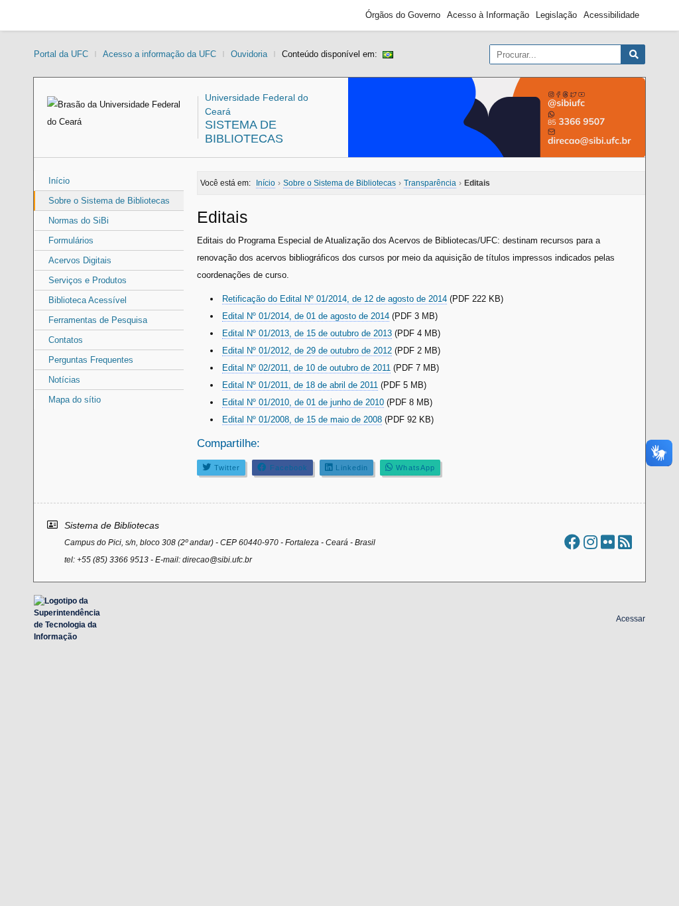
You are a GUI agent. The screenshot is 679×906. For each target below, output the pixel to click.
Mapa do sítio (74, 400)
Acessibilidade (611, 15)
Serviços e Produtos (87, 280)
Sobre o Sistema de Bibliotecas (109, 201)
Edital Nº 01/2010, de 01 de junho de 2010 (303, 402)
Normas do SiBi (78, 221)
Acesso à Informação (488, 15)
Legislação (556, 15)
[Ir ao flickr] (608, 542)
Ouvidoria (249, 54)
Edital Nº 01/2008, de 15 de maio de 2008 (302, 419)
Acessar (630, 618)
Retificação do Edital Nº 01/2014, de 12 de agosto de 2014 (334, 299)
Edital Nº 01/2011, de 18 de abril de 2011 (300, 385)
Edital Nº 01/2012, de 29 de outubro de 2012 (307, 351)
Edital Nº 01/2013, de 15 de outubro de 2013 (307, 333)
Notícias (64, 380)
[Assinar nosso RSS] (625, 542)
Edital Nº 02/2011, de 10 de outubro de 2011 (306, 368)
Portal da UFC (61, 54)
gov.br (64, 15)
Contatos (65, 340)
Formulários (70, 240)
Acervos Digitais (79, 260)
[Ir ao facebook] (572, 542)
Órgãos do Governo (402, 15)
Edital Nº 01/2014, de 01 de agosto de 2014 (305, 316)
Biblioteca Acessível (87, 300)
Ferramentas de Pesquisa (97, 320)
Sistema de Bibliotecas (244, 131)
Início (59, 181)
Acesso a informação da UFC (159, 54)
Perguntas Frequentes (90, 360)
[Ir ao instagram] (590, 542)
